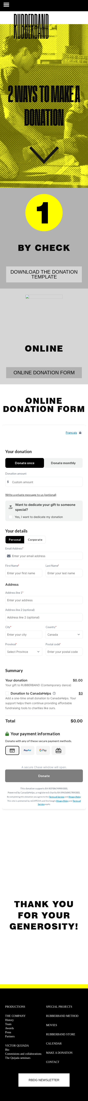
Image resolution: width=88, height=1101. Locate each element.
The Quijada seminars (17, 1057)
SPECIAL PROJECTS (59, 1006)
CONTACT (52, 1062)
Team (8, 1024)
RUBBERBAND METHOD (62, 1016)
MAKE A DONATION (59, 1052)
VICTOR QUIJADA (17, 1045)
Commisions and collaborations (23, 1053)
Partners (10, 1036)
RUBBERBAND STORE (60, 1034)
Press (8, 1032)
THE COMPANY (15, 1016)
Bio (7, 1049)
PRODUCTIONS (15, 1006)
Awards (9, 1028)
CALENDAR (54, 1043)
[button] (6, 4)
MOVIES (51, 1025)
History (9, 1020)
